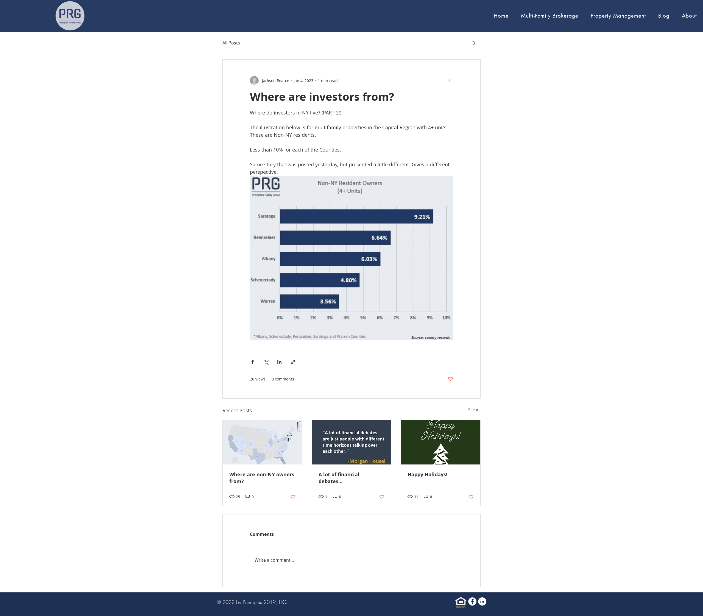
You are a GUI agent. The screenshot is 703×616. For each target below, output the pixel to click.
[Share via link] (292, 362)
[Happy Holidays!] (440, 442)
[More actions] (450, 80)
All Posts (231, 43)
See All (474, 409)
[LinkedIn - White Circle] (482, 601)
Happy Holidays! (427, 474)
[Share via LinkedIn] (279, 362)
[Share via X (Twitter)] (266, 362)
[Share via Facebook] (252, 362)
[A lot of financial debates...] (351, 442)
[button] (689, 16)
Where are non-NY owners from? (261, 478)
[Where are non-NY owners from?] (262, 442)
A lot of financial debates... (339, 478)
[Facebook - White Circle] (472, 601)
